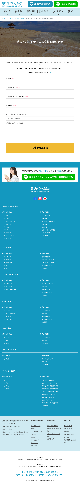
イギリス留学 (7, 301)
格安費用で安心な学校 (48, 397)
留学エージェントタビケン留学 (13, 19)
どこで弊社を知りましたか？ (16, 114)
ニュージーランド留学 (11, 274)
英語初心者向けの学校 (48, 400)
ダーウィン (7, 238)
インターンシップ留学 (48, 230)
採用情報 (66, 437)
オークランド (8, 284)
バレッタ (7, 343)
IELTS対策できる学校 (48, 394)
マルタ (33, 437)
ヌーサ (6, 241)
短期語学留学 (46, 257)
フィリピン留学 (8, 371)
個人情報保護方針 (69, 434)
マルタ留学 (6, 328)
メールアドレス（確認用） (17, 96)
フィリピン (34, 443)
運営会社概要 (68, 426)
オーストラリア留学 (10, 206)
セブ (5, 380)
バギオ (6, 383)
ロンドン (7, 311)
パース (6, 230)
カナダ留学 (6, 248)
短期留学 (44, 227)
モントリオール (9, 262)
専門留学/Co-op (47, 265)
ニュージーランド (36, 431)
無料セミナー (51, 439)
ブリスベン (7, 224)
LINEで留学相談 (52, 426)
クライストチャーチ (10, 289)
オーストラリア (35, 426)
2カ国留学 (45, 236)
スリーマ (7, 340)
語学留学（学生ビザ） (48, 260)
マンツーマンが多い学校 (49, 383)
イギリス (33, 434)
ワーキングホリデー (48, 216)
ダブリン (7, 359)
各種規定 (66, 431)
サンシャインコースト (11, 236)
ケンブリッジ (8, 316)
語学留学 (44, 219)
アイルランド (35, 440)
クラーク (7, 386)
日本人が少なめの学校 (48, 380)
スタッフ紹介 (68, 429)
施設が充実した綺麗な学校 (50, 389)
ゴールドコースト (9, 221)
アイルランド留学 (9, 350)
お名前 (10, 78)
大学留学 (44, 224)
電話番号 (11, 105)
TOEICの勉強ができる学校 (50, 392)
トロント (7, 265)
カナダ (33, 429)
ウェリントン (8, 287)
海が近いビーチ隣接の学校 (50, 386)
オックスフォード (9, 313)
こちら (50, 72)
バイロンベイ (8, 233)
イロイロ (7, 389)
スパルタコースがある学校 (50, 403)
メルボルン (7, 219)
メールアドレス (13, 87)
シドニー (7, 216)
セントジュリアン (9, 338)
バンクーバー (8, 257)
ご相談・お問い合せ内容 (14, 123)
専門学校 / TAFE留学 (48, 221)
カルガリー (7, 268)
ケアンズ (6, 227)
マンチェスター (9, 319)
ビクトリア (7, 260)
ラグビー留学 (46, 233)
